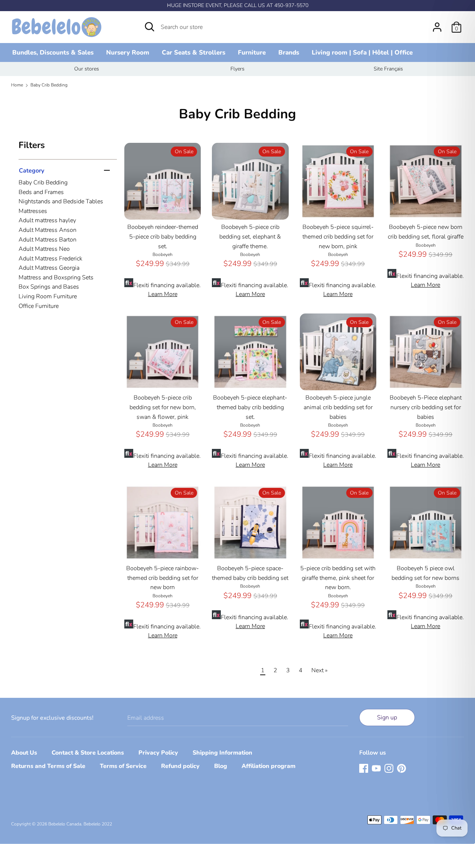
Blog (220, 766)
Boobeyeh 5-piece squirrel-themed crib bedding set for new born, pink (338, 236)
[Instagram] (388, 768)
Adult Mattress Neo (44, 249)
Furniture (252, 52)
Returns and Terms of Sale (48, 766)
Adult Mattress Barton (47, 240)
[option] (86, 69)
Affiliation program (268, 766)
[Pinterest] (401, 768)
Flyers (237, 68)
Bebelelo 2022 (97, 824)
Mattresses (33, 211)
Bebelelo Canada (64, 824)
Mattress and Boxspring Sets (56, 277)
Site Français (388, 68)
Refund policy (180, 766)
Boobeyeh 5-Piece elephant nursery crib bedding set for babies (426, 407)
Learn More (162, 294)
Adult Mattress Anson (47, 230)
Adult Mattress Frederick (50, 258)
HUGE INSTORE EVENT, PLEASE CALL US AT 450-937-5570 (237, 5)
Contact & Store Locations (88, 753)
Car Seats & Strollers (193, 52)
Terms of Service (123, 766)
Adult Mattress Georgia (49, 268)
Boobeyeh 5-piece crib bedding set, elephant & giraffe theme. (250, 236)
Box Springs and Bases (49, 287)
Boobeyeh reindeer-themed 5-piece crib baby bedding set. (162, 236)
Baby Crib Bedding (43, 182)
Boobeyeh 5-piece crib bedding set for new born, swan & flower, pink (163, 407)
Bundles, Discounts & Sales (53, 52)
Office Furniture (39, 306)
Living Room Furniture (48, 296)
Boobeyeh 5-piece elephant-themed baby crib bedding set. (250, 407)
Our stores (86, 68)
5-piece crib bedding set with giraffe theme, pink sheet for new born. (338, 577)
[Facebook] (363, 768)
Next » (319, 670)
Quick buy (163, 207)
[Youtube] (376, 768)
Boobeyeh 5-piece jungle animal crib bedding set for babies (338, 407)
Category (31, 170)
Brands (288, 52)
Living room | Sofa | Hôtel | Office (362, 52)
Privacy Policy (158, 753)
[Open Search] (149, 26)
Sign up (387, 717)
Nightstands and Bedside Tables (61, 201)
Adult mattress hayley (47, 220)
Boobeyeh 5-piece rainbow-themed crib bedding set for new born (162, 577)
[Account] (437, 24)
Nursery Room (127, 52)
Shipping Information (222, 753)
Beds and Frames (41, 192)
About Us (24, 753)
